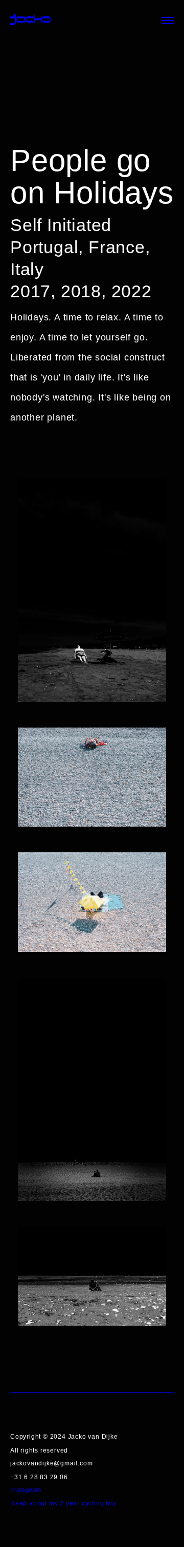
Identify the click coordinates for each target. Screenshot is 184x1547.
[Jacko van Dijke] (30, 20)
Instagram (25, 1490)
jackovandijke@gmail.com (51, 1463)
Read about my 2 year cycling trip (63, 1503)
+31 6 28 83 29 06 (39, 1477)
